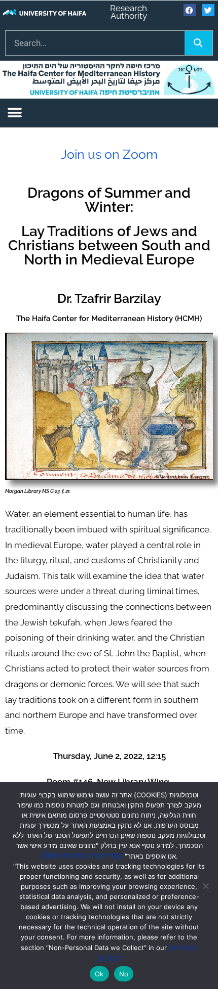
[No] (205, 886)
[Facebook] (190, 10)
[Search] (198, 43)
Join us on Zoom (109, 154)
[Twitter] (208, 10)
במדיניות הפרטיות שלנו (81, 855)
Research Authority (128, 12)
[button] (14, 113)
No (124, 974)
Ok (99, 974)
